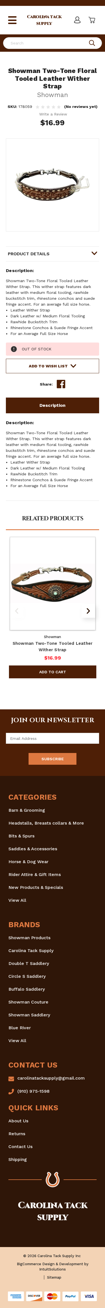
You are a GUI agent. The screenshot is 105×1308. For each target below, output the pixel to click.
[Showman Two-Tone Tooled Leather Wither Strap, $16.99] (52, 583)
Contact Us (20, 1146)
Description (52, 405)
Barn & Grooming (26, 810)
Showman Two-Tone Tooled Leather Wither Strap (53, 646)
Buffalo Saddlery (26, 989)
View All (17, 900)
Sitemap (54, 1277)
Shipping (17, 1159)
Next (88, 611)
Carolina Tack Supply (30, 950)
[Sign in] (77, 20)
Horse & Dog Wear (28, 861)
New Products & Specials (35, 887)
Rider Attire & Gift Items (34, 874)
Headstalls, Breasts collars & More (46, 823)
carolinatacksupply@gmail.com (51, 1078)
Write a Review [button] (53, 114)
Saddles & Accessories (32, 848)
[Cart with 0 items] (91, 20)
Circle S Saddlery (27, 976)
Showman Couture (28, 1002)
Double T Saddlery (28, 963)
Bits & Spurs (21, 836)
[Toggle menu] (12, 20)
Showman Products (29, 937)
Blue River (19, 1027)
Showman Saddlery (29, 1014)
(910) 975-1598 (33, 1091)
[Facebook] (61, 384)
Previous (17, 611)
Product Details (29, 253)
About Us (18, 1120)
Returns (16, 1133)
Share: (46, 384)
